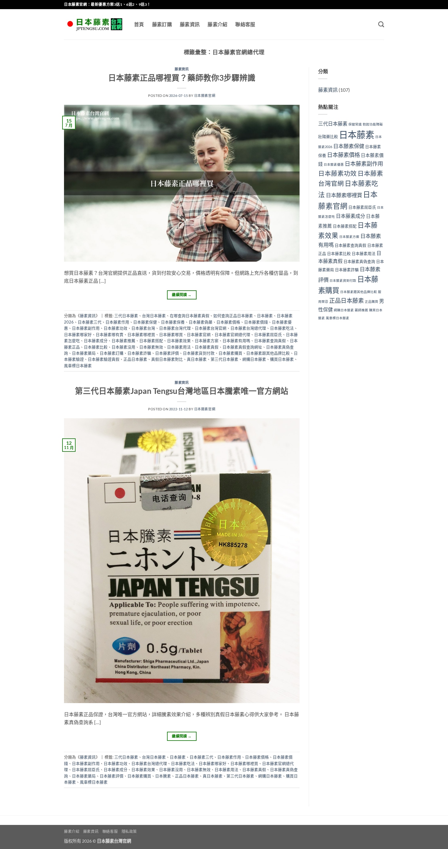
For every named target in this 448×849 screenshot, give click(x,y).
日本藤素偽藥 (200, 322)
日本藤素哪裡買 (141, 334)
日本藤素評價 (167, 353)
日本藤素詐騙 (139, 353)
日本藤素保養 (173, 322)
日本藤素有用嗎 (236, 340)
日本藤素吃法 (282, 328)
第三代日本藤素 (224, 359)
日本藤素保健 (145, 322)
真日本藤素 (197, 359)
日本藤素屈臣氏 (268, 334)
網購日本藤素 (254, 359)
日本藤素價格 (228, 322)
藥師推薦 (361, 310)
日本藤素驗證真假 (103, 359)
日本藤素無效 (151, 347)
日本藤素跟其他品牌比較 (268, 353)
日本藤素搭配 (151, 340)
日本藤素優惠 (334, 164)
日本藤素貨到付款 (199, 353)
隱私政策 (129, 831)
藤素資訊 (190, 24)
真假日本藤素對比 (167, 359)
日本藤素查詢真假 (270, 340)
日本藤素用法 (179, 347)
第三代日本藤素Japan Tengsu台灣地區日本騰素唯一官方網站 (181, 390)
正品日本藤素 (135, 359)
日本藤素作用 (117, 322)
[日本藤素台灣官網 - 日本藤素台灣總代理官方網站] (94, 24)
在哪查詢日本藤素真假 (189, 315)
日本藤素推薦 (123, 340)
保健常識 (355, 124)
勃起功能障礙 (373, 124)
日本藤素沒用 (123, 347)
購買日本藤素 (282, 359)
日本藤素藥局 (84, 353)
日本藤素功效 (115, 328)
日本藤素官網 (204, 95)
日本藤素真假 (207, 347)
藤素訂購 (162, 24)
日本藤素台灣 (143, 328)
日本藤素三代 (89, 322)
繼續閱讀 (181, 294)
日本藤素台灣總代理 (248, 328)
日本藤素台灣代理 (175, 328)
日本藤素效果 (179, 340)
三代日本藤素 (126, 315)
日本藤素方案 (207, 340)
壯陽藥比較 (328, 136)
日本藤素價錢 (256, 322)
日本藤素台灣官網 (210, 328)
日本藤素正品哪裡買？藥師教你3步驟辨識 (181, 77)
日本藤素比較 (96, 347)
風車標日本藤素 (78, 365)
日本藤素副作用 (86, 328)
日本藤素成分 (96, 340)
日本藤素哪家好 (78, 334)
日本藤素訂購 (111, 353)
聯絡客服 (245, 24)
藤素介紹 (217, 24)
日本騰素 (163, 775)
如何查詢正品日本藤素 (233, 315)
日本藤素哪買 (171, 334)
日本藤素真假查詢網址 (242, 347)
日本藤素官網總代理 (232, 334)
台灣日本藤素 (154, 315)
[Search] (381, 24)
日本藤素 (265, 315)
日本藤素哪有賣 (109, 334)
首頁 (139, 24)
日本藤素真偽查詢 (359, 261)
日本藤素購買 (230, 353)
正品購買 (371, 301)
